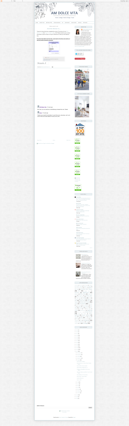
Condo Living (78, 298)
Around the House (86, 289)
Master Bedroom (84, 254)
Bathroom (67, 22)
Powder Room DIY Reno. (85, 263)
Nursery (89, 316)
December (79, 352)
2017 (77, 340)
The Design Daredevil (80, 237)
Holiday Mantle (85, 306)
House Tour (87, 307)
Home (37, 22)
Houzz (80, 308)
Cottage (84, 298)
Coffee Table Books (80, 296)
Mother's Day (84, 316)
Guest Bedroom (86, 305)
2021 (77, 333)
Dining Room (82, 300)
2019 (77, 337)
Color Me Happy (89, 296)
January (78, 392)
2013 (77, 347)
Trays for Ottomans (49, 32)
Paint (81, 317)
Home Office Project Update (82, 365)
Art (79, 291)
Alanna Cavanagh (87, 286)
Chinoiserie (81, 295)
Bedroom (76, 294)
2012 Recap (76, 285)
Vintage (85, 323)
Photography (90, 317)
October (78, 356)
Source (79, 22)
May (78, 385)
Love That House (82, 313)
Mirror (76, 316)
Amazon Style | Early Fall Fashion (82, 220)
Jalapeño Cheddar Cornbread (81, 224)
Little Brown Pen (80, 312)
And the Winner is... (80, 378)
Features (85, 22)
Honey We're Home (79, 219)
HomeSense (81, 307)
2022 (77, 331)
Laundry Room (83, 310)
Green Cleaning (78, 305)
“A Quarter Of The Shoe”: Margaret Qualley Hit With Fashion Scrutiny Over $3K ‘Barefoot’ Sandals (83, 205)
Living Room (73, 22)
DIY (62, 22)
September (79, 358)
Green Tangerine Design (63, 417)
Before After (49, 22)
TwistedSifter (78, 197)
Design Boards (57, 22)
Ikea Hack (89, 308)
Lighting (89, 310)
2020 (77, 335)
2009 (77, 396)
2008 (77, 398)
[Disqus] (54, 86)
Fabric (89, 300)
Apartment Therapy (79, 209)
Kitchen (76, 310)
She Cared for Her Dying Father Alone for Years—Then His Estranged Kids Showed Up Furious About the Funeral (83, 199)
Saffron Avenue (79, 227)
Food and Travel (84, 302)
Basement (77, 292)
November (79, 354)
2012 (77, 349)
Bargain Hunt (87, 291)
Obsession (77, 317)
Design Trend (82, 299)
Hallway (79, 306)
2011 (77, 351)
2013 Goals (80, 285)
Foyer (76, 303)
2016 (77, 342)
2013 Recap (86, 285)
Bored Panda (78, 203)
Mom (79, 316)
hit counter (64, 412)
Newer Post (39, 140)
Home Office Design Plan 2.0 (82, 367)
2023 (77, 330)
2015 (77, 344)
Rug (81, 320)
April (78, 387)
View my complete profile (79, 46)
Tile (80, 323)
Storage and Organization (79, 321)
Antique (86, 287)
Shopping (86, 320)
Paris (86, 317)
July (78, 382)
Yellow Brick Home (79, 232)
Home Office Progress (81, 361)
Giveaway (90, 303)
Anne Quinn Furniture (79, 287)
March (78, 389)
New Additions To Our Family (82, 374)
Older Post (68, 140)
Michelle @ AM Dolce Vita (87, 29)
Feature (76, 302)
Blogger (74, 417)
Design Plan (77, 299)
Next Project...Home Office (82, 376)
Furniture (82, 303)
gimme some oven (79, 223)
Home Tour (42, 22)
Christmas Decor (88, 295)
